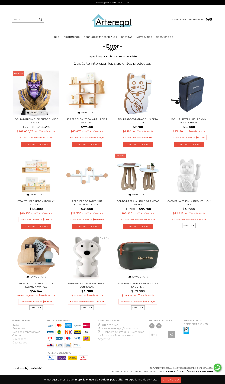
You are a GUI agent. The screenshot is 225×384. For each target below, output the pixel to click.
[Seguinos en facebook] (159, 325)
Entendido (171, 379)
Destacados (164, 37)
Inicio (56, 37)
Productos (72, 37)
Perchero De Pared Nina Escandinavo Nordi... (87, 203)
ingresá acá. (172, 371)
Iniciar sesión (196, 20)
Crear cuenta (179, 20)
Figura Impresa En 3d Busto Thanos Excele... (36, 121)
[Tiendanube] (27, 369)
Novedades (144, 37)
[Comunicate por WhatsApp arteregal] (217, 368)
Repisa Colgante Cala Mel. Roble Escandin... (87, 121)
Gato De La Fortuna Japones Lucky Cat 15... (188, 203)
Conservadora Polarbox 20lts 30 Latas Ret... (138, 285)
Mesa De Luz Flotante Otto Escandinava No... (36, 285)
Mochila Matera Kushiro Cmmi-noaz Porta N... (189, 121)
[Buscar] (40, 19)
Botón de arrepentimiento (197, 371)
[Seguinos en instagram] (152, 325)
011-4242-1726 (110, 325)
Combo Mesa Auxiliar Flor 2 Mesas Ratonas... (138, 203)
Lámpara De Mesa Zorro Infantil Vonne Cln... (87, 285)
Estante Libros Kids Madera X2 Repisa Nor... (36, 203)
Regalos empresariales (100, 37)
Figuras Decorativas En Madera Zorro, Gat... (138, 121)
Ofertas (126, 37)
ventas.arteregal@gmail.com (120, 328)
